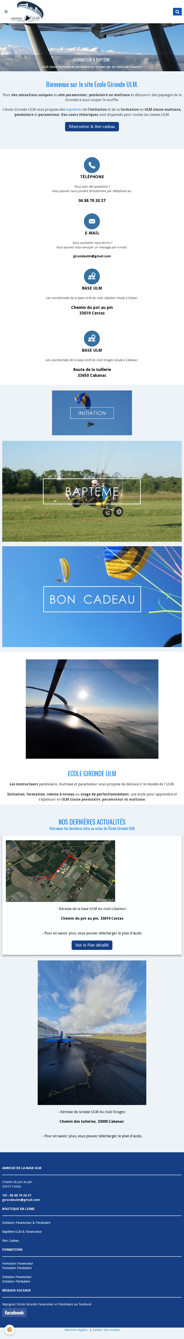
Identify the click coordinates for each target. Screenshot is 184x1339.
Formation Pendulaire (17, 1268)
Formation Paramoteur (17, 1263)
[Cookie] (9, 1330)
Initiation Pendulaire (16, 1281)
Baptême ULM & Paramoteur (22, 1231)
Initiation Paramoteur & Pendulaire (26, 1222)
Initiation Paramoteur (17, 1277)
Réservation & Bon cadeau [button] (92, 126)
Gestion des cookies (106, 1330)
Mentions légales (76, 1330)
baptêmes (74, 109)
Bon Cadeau (10, 1240)
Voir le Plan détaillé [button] (92, 945)
